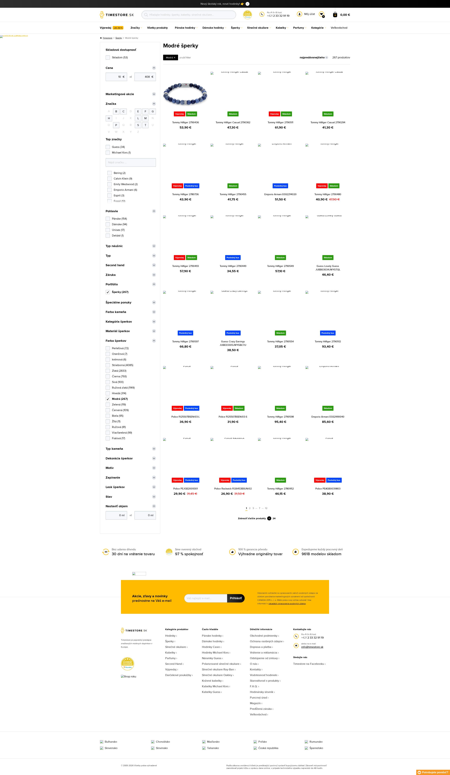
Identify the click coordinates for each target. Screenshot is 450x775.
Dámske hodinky (212, 641)
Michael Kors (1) (121, 152)
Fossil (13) (119, 201)
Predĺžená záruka (261, 709)
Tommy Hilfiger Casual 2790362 (233, 122)
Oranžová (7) (119, 354)
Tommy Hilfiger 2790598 (280, 416)
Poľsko (262, 742)
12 (266, 508)
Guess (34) (118, 147)
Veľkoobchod (258, 714)
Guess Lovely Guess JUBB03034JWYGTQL (328, 267)
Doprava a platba (260, 647)
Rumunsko (316, 742)
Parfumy (170, 658)
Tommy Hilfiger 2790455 (233, 194)
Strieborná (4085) (122, 365)
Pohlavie (112, 211)
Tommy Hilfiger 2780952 (280, 488)
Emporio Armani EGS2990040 (327, 416)
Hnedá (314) (119, 393)
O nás (253, 664)
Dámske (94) (119, 224)
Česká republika (268, 748)
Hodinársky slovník (261, 692)
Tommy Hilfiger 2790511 (280, 122)
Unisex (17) (118, 230)
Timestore (107, 38)
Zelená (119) (119, 404)
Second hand (115, 265)
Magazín (255, 703)
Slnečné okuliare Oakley (217, 675)
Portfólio (112, 284)
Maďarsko (213, 742)
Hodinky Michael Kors (215, 653)
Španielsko (316, 748)
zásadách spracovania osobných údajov (287, 603)
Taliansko (213, 748)
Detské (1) (118, 235)
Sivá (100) (118, 382)
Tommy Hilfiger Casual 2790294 (328, 122)
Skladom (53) (120, 57)
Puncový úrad (258, 698)
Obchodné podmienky (263, 636)
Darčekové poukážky (178, 675)
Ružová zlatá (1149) (123, 388)
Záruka (111, 275)
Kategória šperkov (119, 322)
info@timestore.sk (312, 647)
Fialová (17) (118, 438)
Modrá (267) (120, 399)
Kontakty (255, 669)
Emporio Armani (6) (125, 190)
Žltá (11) (116, 421)
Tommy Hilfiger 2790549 (280, 266)
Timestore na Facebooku (308, 664)
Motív (110, 468)
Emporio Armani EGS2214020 (280, 194)
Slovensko (111, 748)
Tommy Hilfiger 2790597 (185, 341)
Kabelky (170, 653)
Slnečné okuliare (175, 647)
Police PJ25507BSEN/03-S (233, 416)
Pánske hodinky (212, 636)
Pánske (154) (119, 219)
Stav (109, 497)
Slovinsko (162, 748)
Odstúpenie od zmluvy (264, 658)
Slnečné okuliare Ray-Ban (218, 669)
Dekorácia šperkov (119, 458)
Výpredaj (170, 669)
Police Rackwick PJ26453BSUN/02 (233, 488)
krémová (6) (119, 359)
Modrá (169, 57)
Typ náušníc (114, 246)
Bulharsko (111, 742)
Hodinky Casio (211, 647)
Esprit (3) (119, 195)
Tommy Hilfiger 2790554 (280, 341)
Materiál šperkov (118, 331)
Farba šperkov (116, 341)
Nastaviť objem (117, 506)
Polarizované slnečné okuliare (220, 664)
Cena (109, 68)
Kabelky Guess (211, 692)
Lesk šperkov (115, 487)
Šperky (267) (120, 292)
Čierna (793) (119, 376)
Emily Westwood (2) (126, 184)
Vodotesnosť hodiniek (263, 675)
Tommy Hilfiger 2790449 (233, 266)
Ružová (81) (119, 427)
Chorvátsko (163, 742)
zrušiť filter (185, 57)
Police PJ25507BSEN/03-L (185, 416)
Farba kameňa (116, 312)
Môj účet (309, 14)
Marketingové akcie (120, 94)
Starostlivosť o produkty (264, 681)
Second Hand (173, 664)
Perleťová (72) (120, 348)
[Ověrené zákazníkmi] (14, 36)
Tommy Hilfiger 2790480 (327, 194)
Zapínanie (113, 478)
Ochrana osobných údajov (266, 641)
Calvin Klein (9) (123, 179)
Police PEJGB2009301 (185, 488)
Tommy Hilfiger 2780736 (185, 194)
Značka (111, 104)
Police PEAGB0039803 (327, 488)
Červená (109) (120, 410)
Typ (108, 256)
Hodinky (170, 636)
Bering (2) (120, 173)
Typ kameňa (114, 449)
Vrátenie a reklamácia (263, 653)
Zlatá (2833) (119, 371)
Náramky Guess (211, 658)
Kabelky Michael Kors (215, 686)
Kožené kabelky (212, 681)
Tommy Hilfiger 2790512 (328, 341)
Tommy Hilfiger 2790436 (185, 122)
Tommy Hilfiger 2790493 (185, 266)
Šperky (118, 38)
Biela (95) (117, 416)
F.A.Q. (254, 686)
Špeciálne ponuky (118, 302)
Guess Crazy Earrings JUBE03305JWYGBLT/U (233, 343)
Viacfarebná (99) (122, 433)
